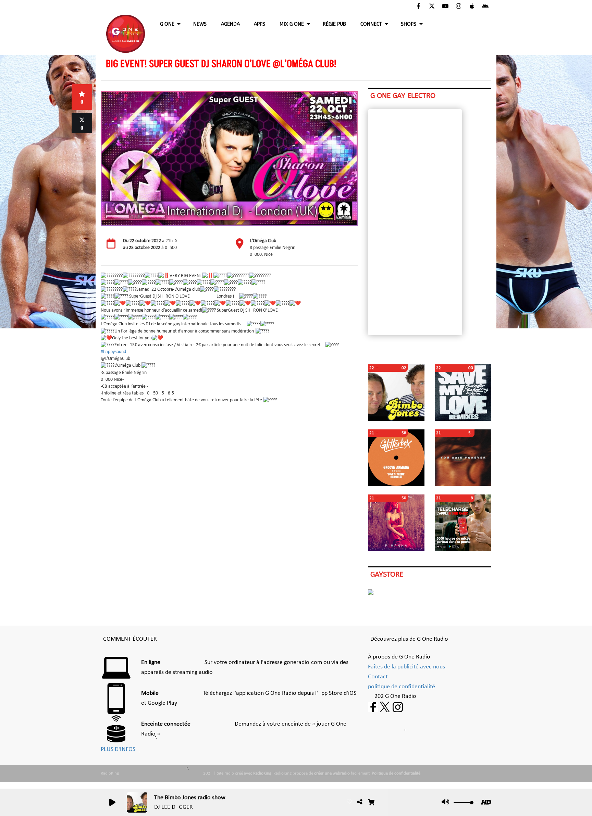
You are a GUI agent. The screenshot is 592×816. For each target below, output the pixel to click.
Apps (259, 24)
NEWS (200, 24)
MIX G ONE (292, 24)
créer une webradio (332, 773)
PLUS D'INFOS (118, 749)
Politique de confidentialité (396, 773)
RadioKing (262, 773)
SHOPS (408, 24)
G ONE (167, 24)
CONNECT (371, 24)
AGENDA (230, 24)
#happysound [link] (113, 351)
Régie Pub (334, 24)
